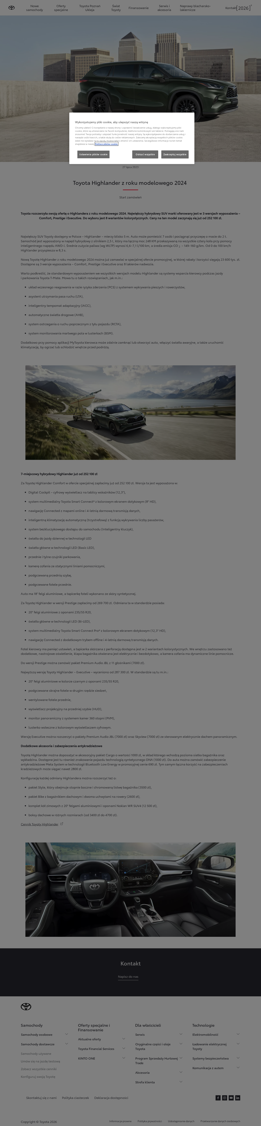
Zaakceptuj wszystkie (175, 154)
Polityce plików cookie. (106, 143)
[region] (131, 138)
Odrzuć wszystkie (145, 154)
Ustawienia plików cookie (93, 154)
